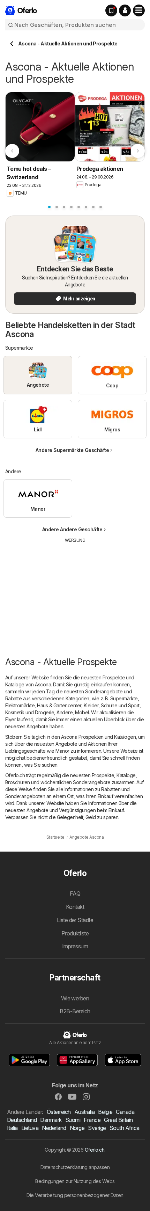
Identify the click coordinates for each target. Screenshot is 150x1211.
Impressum (75, 946)
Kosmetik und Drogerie (29, 712)
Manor (62, 751)
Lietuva (29, 1127)
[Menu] (139, 10)
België (105, 1111)
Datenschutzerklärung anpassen (75, 1167)
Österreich (59, 1111)
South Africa (125, 1127)
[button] (125, 10)
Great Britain (118, 1119)
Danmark (50, 1119)
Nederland (54, 1127)
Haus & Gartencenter (59, 705)
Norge (77, 1127)
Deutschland (22, 1119)
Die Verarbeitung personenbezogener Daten (75, 1195)
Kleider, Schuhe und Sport (112, 705)
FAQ (75, 893)
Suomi (72, 1119)
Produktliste (75, 933)
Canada (125, 1111)
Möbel (82, 712)
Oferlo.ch (94, 1150)
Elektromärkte (20, 705)
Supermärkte (124, 698)
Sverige (97, 1127)
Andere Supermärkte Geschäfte (72, 450)
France (92, 1119)
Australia (84, 1111)
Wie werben (75, 998)
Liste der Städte (75, 920)
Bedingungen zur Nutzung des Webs (75, 1181)
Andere (65, 712)
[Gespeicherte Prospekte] (111, 10)
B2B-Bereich (75, 1011)
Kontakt (75, 906)
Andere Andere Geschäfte (72, 529)
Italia (12, 1127)
